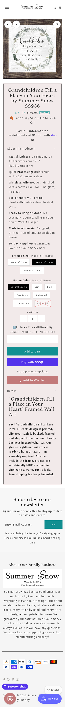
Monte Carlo (23, 303)
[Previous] (8, 24)
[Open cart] (60, 7)
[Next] (16, 24)
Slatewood (41, 295)
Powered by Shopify (17, 700)
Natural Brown (18, 286)
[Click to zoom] (57, 24)
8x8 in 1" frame (18, 262)
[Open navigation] (10, 7)
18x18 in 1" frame (31, 270)
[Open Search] (54, 7)
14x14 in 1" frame (43, 262)
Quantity (32, 311)
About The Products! (21, 148)
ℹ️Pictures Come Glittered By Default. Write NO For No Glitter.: (32, 329)
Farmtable (22, 295)
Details (12, 391)
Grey (37, 286)
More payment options (32, 371)
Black (50, 286)
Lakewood (44, 303)
